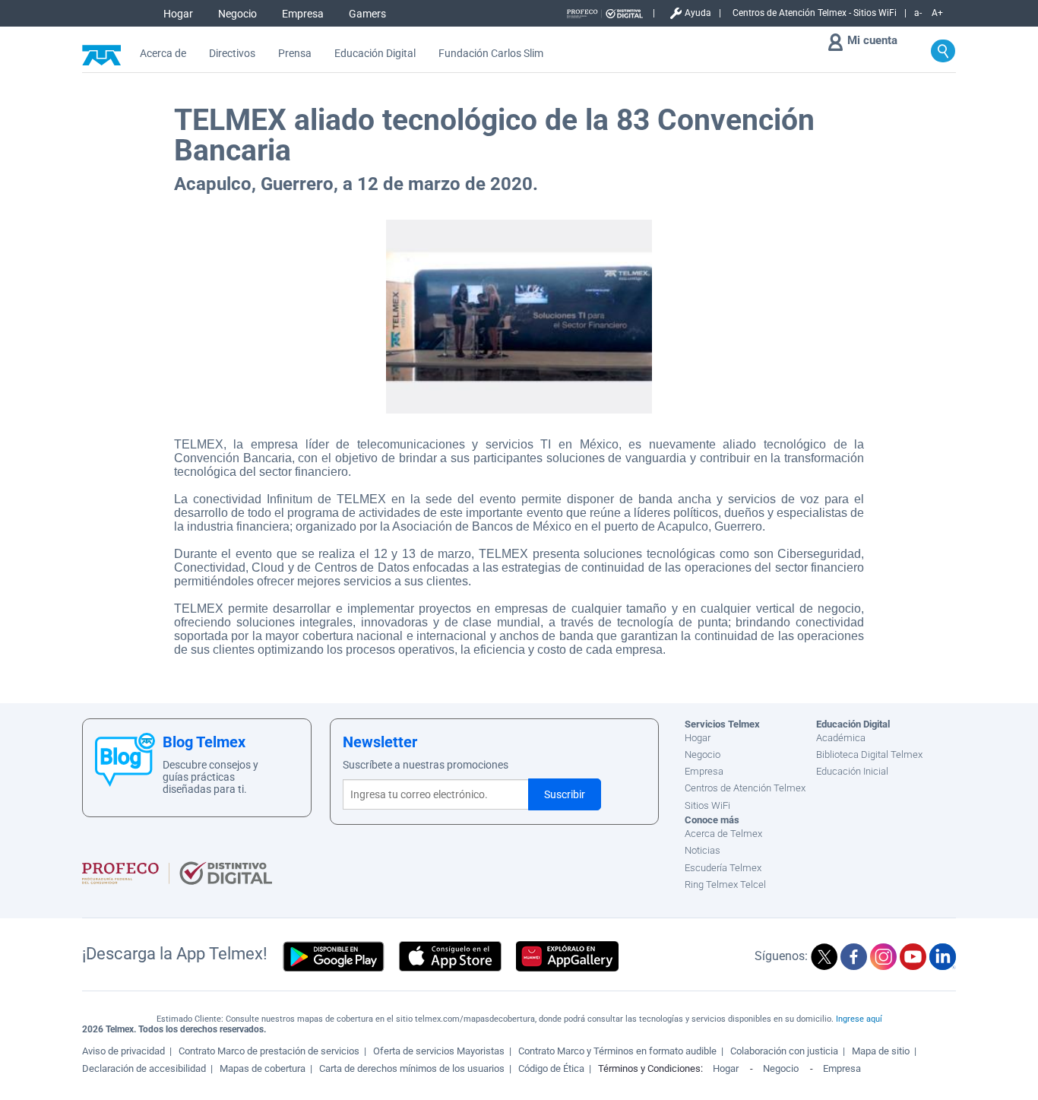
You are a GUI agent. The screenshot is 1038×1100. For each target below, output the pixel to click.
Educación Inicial (852, 771)
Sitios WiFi (707, 805)
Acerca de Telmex (723, 833)
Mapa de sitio (881, 1051)
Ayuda (698, 13)
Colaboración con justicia (784, 1051)
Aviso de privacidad (123, 1051)
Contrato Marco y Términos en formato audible (617, 1051)
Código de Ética (551, 1068)
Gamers (367, 14)
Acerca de (163, 53)
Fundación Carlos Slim (490, 53)
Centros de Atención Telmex (745, 788)
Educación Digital (375, 53)
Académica (841, 737)
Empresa (303, 14)
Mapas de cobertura (262, 1068)
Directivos (232, 53)
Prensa (295, 53)
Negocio (237, 14)
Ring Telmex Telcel (725, 884)
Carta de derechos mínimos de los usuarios (412, 1068)
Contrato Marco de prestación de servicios (269, 1051)
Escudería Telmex (723, 867)
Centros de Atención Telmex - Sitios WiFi (815, 13)
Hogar (178, 14)
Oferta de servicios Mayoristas (439, 1051)
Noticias (702, 850)
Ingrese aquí (859, 1019)
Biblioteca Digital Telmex (869, 754)
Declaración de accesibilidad (144, 1068)
